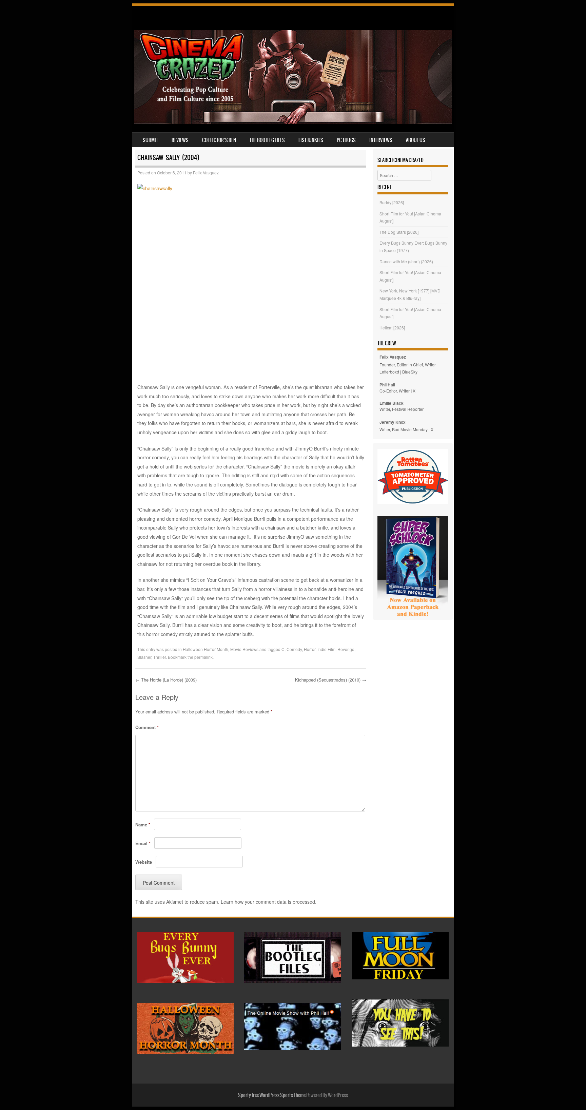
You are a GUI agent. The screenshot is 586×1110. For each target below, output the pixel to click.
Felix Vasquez (206, 172)
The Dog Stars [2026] (398, 232)
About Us (415, 140)
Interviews (380, 140)
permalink (203, 657)
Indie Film (326, 649)
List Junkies (310, 140)
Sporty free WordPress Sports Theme (272, 1095)
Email (143, 843)
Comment (147, 727)
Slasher (144, 657)
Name (142, 824)
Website (143, 862)
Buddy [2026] (391, 202)
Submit (150, 140)
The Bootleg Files (267, 140)
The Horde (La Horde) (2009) (166, 679)
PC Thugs (346, 140)
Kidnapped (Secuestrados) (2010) (330, 679)
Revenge (345, 649)
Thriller (159, 657)
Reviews (180, 140)
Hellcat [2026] (392, 327)
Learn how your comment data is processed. (268, 901)
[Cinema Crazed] (293, 122)
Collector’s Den (219, 140)
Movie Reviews (244, 649)
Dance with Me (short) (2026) (406, 261)
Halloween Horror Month (205, 649)
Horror (309, 649)
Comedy (294, 649)
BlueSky (409, 372)
